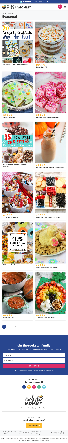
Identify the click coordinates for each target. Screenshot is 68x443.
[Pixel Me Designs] (61, 432)
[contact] (44, 387)
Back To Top (38, 432)
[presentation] (17, 42)
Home (23, 408)
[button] (37, 65)
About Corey (31, 408)
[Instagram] (29, 387)
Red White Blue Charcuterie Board (48, 217)
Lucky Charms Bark (9, 117)
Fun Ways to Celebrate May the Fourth (16, 64)
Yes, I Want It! (33, 425)
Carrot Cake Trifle (42, 67)
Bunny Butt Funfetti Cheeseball (46, 267)
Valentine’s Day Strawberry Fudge (47, 117)
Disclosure (26, 432)
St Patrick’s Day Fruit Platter (45, 318)
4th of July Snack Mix (10, 217)
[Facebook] (24, 387)
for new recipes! (35, 2)
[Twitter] (39, 387)
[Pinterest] (34, 387)
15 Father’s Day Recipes (11, 265)
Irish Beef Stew (8, 318)
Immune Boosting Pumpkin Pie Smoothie (50, 167)
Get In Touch (43, 408)
